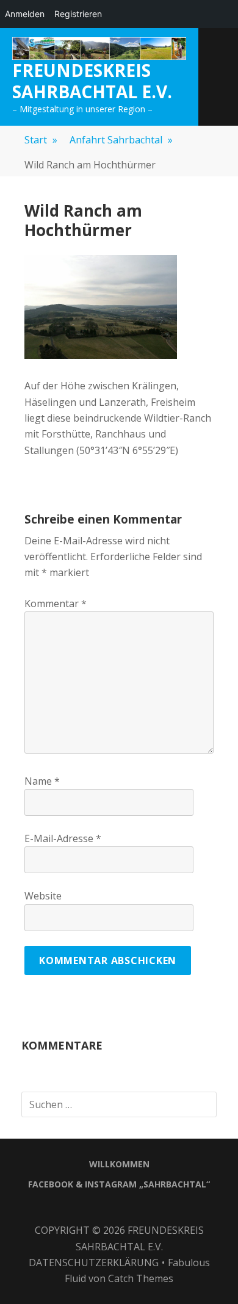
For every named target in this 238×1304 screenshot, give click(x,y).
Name (42, 781)
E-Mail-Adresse (62, 838)
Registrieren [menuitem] (78, 14)
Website (43, 895)
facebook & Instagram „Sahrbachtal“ (119, 1184)
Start (40, 139)
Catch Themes (140, 1278)
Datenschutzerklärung (94, 1262)
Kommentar (55, 603)
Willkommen (119, 1164)
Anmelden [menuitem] (25, 14)
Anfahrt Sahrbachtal (121, 139)
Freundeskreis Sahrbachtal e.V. (92, 81)
